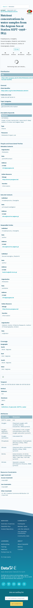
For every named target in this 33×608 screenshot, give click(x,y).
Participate (21, 524)
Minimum (4, 391)
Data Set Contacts (6, 195)
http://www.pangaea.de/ (10, 179)
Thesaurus (4, 133)
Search (5, 6)
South (3, 360)
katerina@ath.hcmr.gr (9, 272)
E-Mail (4, 165)
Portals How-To (6, 552)
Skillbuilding (5, 544)
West (2, 367)
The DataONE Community (22, 532)
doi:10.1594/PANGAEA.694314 (9, 11)
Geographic (4, 344)
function (4, 183)
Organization (5, 149)
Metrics (20, 547)
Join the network (23, 529)
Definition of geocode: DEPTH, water (14, 407)
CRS (2, 404)
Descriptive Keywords (7, 113)
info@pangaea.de (8, 168)
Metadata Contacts (7, 146)
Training (3, 547)
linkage (4, 177)
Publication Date (6, 95)
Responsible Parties (7, 225)
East (2, 353)
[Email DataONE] (14, 584)
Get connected (16, 603)
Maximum (4, 398)
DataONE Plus (5, 526)
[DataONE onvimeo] (9, 584)
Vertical (3, 388)
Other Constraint (6, 491)
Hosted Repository (7, 529)
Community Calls (23, 536)
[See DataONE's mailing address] (24, 584)
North (3, 347)
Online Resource (7, 174)
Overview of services (7, 524)
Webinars (4, 549)
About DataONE (23, 544)
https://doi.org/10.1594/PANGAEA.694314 (14, 90)
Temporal (4, 382)
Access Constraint (7, 478)
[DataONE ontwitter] (3, 584)
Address (4, 163)
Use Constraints (6, 484)
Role (3, 156)
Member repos (22, 526)
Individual (5, 198)
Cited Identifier (5, 88)
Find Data (7, 557)
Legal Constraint (6, 475)
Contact (20, 549)
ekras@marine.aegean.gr (10, 216)
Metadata (11, 6)
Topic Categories (6, 101)
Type (2, 126)
